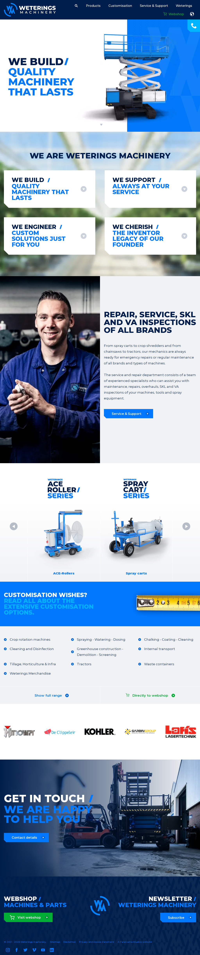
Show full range (48, 695)
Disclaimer (69, 941)
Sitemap (55, 941)
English (192, 14)
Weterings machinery (30, 10)
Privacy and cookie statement (96, 941)
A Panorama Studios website (135, 941)
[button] (76, 5)
